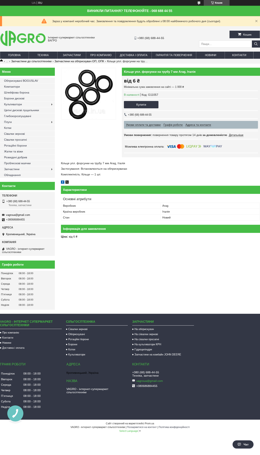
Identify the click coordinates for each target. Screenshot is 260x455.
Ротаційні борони (15, 145)
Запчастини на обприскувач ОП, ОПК (79, 61)
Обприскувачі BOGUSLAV (21, 80)
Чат (246, 444)
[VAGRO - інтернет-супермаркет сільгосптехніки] (23, 46)
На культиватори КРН (147, 344)
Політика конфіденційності (174, 427)
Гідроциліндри (143, 349)
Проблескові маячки (17, 163)
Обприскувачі (76, 334)
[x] (67, 182)
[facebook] (62, 182)
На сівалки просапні (146, 339)
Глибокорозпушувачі (17, 116)
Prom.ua (149, 423)
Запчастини (72, 55)
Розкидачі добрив (15, 157)
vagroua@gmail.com (18, 214)
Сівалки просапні (15, 139)
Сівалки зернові (14, 133)
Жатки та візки (13, 151)
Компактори (12, 86)
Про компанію (101, 55)
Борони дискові (14, 98)
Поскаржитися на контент (142, 427)
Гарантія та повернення (174, 55)
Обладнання (12, 175)
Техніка (43, 55)
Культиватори (13, 104)
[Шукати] (256, 44)
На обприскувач (144, 329)
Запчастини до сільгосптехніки (31, 61)
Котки (7, 127)
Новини (210, 55)
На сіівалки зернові (146, 334)
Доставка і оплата (133, 55)
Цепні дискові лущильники (21, 110)
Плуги (8, 122)
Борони (72, 344)
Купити (141, 104)
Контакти (239, 55)
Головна (14, 55)
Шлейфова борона (16, 92)
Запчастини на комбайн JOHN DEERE (157, 354)
